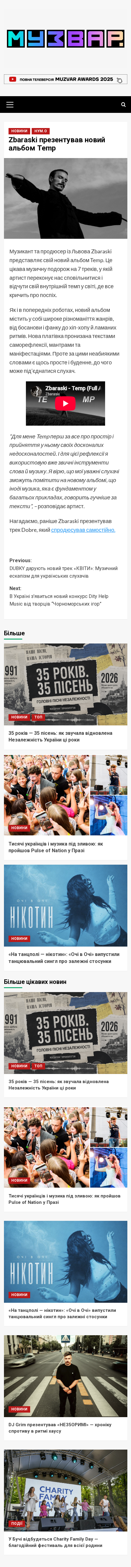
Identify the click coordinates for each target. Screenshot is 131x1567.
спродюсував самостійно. (83, 529)
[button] (10, 103)
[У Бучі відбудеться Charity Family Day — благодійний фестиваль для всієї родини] (65, 1491)
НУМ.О (40, 131)
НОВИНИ (19, 131)
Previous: (63, 568)
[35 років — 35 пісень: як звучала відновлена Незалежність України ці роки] (65, 684)
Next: (58, 596)
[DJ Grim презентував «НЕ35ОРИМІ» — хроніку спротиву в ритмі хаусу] (65, 1376)
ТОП (38, 717)
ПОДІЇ (16, 1523)
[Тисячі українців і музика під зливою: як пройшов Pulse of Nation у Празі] (65, 795)
